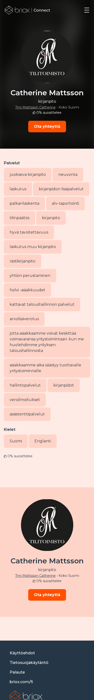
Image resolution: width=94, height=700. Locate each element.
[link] (27, 10)
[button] (86, 10)
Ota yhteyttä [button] (47, 126)
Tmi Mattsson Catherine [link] (35, 107)
